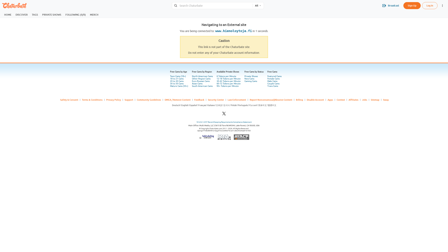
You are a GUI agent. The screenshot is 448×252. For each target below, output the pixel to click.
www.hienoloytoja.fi (233, 31)
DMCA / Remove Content (178, 99)
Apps (330, 99)
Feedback (199, 99)
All (256, 5)
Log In (429, 5)
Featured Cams (274, 76)
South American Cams (202, 86)
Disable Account (315, 99)
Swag (386, 99)
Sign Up (412, 5)
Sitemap (375, 99)
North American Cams (202, 76)
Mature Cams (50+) (179, 86)
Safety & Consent (69, 99)
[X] (224, 114)
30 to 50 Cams (177, 83)
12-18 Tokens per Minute (229, 79)
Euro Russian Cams (201, 81)
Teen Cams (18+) (178, 76)
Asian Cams (197, 83)
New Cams (249, 79)
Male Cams (272, 81)
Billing (299, 99)
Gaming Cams (250, 81)
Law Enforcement (237, 99)
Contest (341, 99)
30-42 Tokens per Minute (229, 81)
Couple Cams (273, 83)
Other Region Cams (201, 79)
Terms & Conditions (92, 99)
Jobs (364, 99)
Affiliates (353, 99)
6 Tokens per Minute (226, 76)
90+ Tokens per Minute (228, 86)
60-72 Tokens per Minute (229, 83)
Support (129, 99)
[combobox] (212, 5)
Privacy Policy (113, 99)
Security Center (216, 99)
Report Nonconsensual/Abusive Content (271, 99)
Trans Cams (272, 86)
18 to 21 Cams (177, 79)
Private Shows (251, 76)
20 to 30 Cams (177, 81)
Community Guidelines (149, 99)
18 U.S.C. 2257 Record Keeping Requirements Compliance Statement (224, 122)
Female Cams (273, 79)
